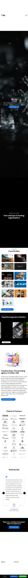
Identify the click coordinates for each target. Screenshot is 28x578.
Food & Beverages (17, 337)
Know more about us (8, 399)
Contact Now (13, 107)
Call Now (14, 576)
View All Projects (7, 309)
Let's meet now (14, 527)
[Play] (2, 265)
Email (6, 576)
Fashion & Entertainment (5, 336)
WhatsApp (23, 576)
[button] (3, 493)
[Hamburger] (26, 15)
